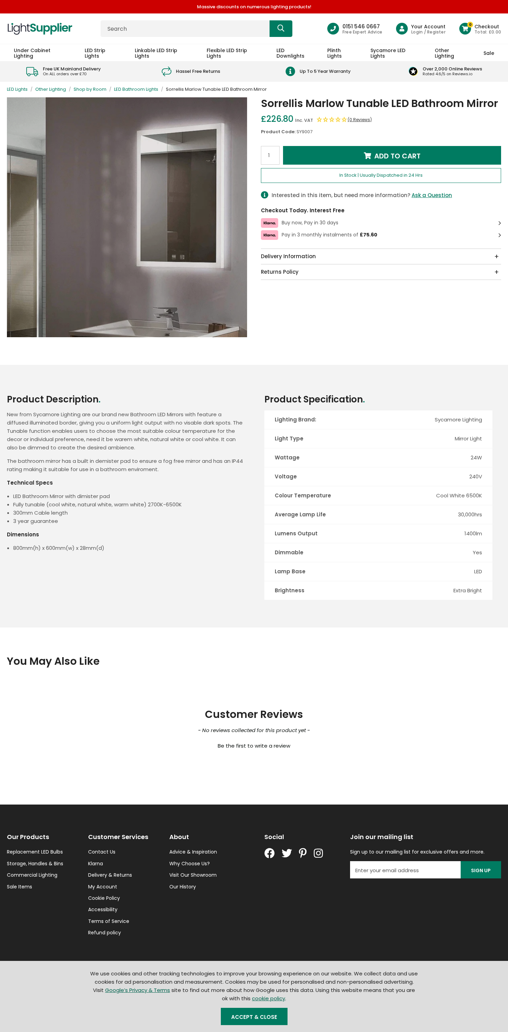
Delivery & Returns (110, 875)
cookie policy (268, 998)
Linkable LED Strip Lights (156, 53)
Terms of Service (108, 921)
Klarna (95, 863)
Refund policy (104, 932)
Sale (488, 53)
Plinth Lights (334, 53)
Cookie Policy (104, 898)
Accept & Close (254, 1017)
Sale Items (19, 886)
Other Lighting (444, 53)
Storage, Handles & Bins (35, 863)
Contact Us (101, 851)
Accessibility (102, 909)
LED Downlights (290, 53)
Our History (182, 886)
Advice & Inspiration (193, 851)
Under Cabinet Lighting (32, 53)
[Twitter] (287, 853)
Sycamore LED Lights (387, 53)
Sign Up (481, 870)
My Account (102, 886)
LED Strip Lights (95, 53)
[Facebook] (269, 853)
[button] (480, 29)
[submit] (281, 28)
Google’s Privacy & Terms (137, 990)
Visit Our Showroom (193, 875)
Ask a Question (432, 195)
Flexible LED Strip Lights (227, 53)
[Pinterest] (303, 853)
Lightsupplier (40, 28)
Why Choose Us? (189, 863)
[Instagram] (319, 853)
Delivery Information (288, 256)
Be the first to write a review (254, 745)
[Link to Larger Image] (127, 217)
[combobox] (196, 28)
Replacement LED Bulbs (35, 851)
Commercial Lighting (32, 875)
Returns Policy (280, 271)
